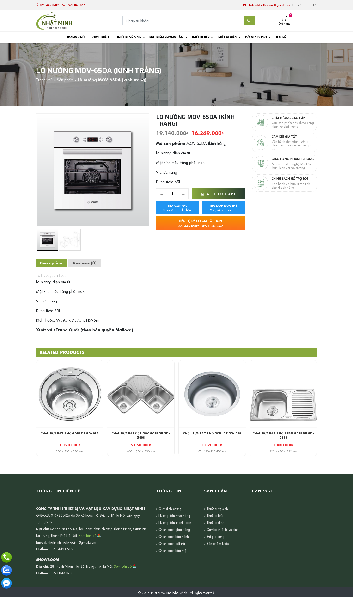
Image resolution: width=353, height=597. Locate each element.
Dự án (299, 5)
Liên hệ (280, 37)
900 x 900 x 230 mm (141, 451)
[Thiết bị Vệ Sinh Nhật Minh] (54, 20)
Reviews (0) (85, 262)
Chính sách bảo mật (172, 550)
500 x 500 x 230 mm (69, 451)
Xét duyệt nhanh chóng (178, 207)
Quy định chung (170, 508)
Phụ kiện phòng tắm (166, 37)
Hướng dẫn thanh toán (174, 522)
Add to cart (221, 193)
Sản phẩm (65, 79)
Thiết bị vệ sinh (129, 37)
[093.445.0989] (6, 557)
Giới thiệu (100, 37)
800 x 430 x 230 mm (283, 451)
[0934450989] (6, 570)
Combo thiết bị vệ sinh (222, 529)
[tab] (51, 263)
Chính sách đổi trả (171, 543)
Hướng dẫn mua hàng (174, 515)
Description (51, 262)
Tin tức (313, 5)
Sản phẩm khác (218, 543)
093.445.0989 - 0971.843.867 (200, 223)
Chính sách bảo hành (173, 536)
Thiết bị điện (227, 37)
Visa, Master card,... (223, 207)
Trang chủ (76, 37)
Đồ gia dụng (256, 37)
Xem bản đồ (88, 535)
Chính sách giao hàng (174, 529)
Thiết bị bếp (200, 37)
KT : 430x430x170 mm (212, 451)
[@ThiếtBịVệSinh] (6, 583)
